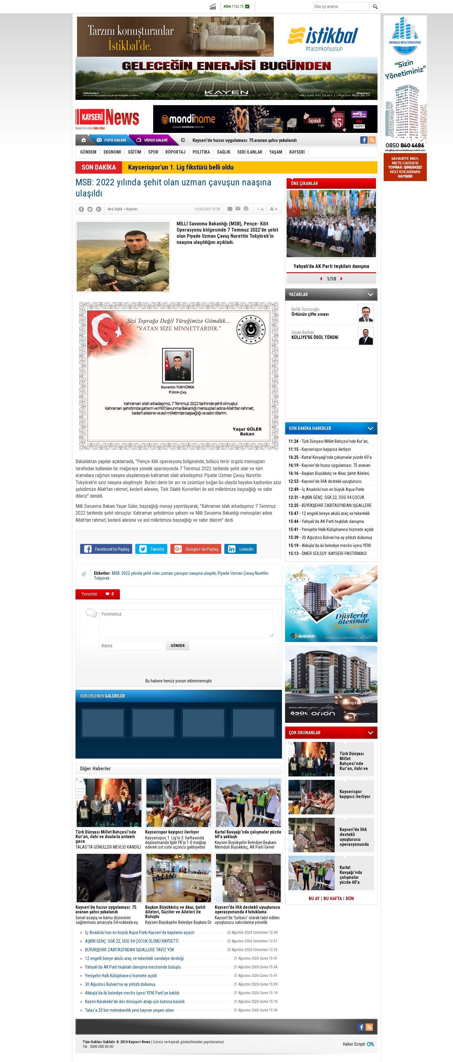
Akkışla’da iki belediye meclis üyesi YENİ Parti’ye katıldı (132, 992)
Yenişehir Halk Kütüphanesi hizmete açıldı (121, 975)
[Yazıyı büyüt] (273, 209)
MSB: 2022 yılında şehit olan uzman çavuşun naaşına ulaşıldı (164, 573)
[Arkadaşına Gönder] (238, 209)
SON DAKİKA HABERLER (310, 428)
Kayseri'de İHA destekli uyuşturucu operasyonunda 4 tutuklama (324, 485)
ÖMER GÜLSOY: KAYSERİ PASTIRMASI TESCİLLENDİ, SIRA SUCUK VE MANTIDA (327, 557)
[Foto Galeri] (112, 140)
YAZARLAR (298, 294)
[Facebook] (81, 209)
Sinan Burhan (315, 335)
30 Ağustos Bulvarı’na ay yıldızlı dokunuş (120, 984)
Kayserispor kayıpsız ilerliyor (319, 449)
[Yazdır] (246, 209)
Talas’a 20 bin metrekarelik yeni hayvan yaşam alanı (129, 1010)
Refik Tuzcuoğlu (310, 312)
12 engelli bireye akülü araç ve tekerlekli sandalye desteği (134, 958)
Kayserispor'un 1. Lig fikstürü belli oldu (181, 167)
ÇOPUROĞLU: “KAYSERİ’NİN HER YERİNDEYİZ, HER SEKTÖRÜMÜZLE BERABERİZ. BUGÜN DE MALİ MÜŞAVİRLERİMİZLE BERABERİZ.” (331, 268)
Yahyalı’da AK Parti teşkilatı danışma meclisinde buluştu (133, 967)
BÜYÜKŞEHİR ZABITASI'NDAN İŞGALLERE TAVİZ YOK (129, 949)
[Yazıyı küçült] (260, 209)
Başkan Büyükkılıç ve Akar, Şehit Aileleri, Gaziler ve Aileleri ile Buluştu (258, 140)
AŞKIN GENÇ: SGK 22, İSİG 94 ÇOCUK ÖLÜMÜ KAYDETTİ (132, 941)
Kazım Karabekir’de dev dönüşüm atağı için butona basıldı (135, 1001)
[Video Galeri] (153, 140)
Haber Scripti (354, 1044)
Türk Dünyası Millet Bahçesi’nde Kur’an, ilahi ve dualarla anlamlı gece (328, 445)
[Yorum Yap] (230, 209)
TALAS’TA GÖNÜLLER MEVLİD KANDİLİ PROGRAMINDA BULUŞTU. (108, 840)
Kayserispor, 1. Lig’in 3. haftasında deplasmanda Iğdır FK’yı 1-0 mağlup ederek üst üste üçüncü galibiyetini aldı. (175, 840)
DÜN (350, 898)
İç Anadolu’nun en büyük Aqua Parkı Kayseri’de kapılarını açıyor (140, 932)
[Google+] (98, 209)
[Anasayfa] (84, 140)
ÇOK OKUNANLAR (304, 732)
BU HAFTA (333, 898)
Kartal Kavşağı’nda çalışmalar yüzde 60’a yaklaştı (330, 461)
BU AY (314, 898)
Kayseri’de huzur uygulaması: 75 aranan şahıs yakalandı (329, 469)
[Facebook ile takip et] (364, 140)
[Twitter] (90, 209)
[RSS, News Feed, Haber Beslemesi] (372, 140)
